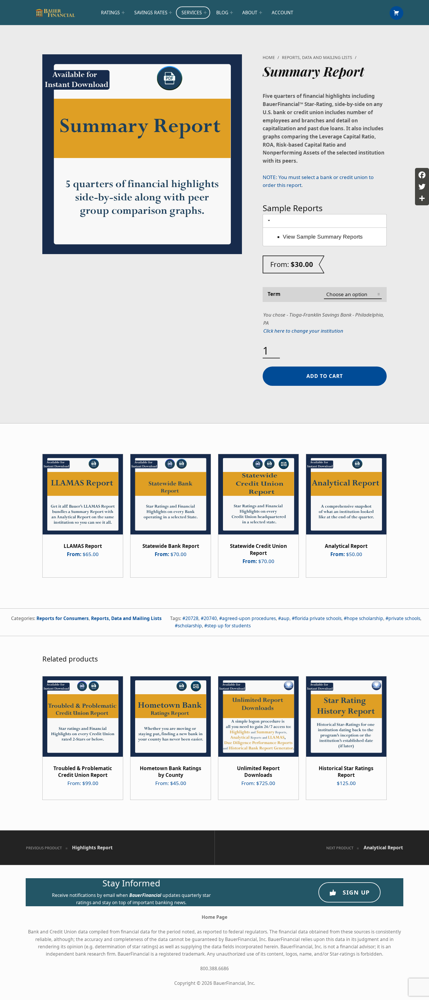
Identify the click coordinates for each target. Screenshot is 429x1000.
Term (274, 294)
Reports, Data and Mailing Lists (317, 57)
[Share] (422, 198)
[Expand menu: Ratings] (123, 12)
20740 (210, 618)
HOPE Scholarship (365, 618)
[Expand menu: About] (260, 12)
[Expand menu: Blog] (231, 12)
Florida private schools (318, 618)
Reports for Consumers (62, 618)
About (249, 12)
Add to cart (324, 376)
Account (282, 12)
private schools (404, 618)
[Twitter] (422, 186)
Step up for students (229, 625)
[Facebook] (422, 175)
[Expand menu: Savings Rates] (170, 12)
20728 (191, 618)
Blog (222, 12)
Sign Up (356, 892)
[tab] (325, 221)
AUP (285, 618)
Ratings (110, 12)
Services (192, 12)
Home (269, 57)
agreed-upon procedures (249, 618)
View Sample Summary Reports (323, 237)
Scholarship (190, 625)
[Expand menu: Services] (205, 12)
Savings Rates (151, 12)
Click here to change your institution (303, 330)
